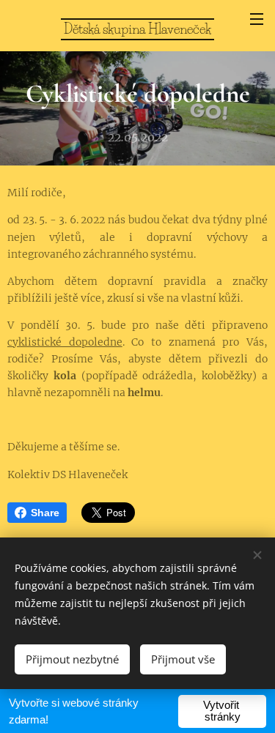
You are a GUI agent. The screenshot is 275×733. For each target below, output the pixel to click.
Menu (256, 18)
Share (45, 512)
